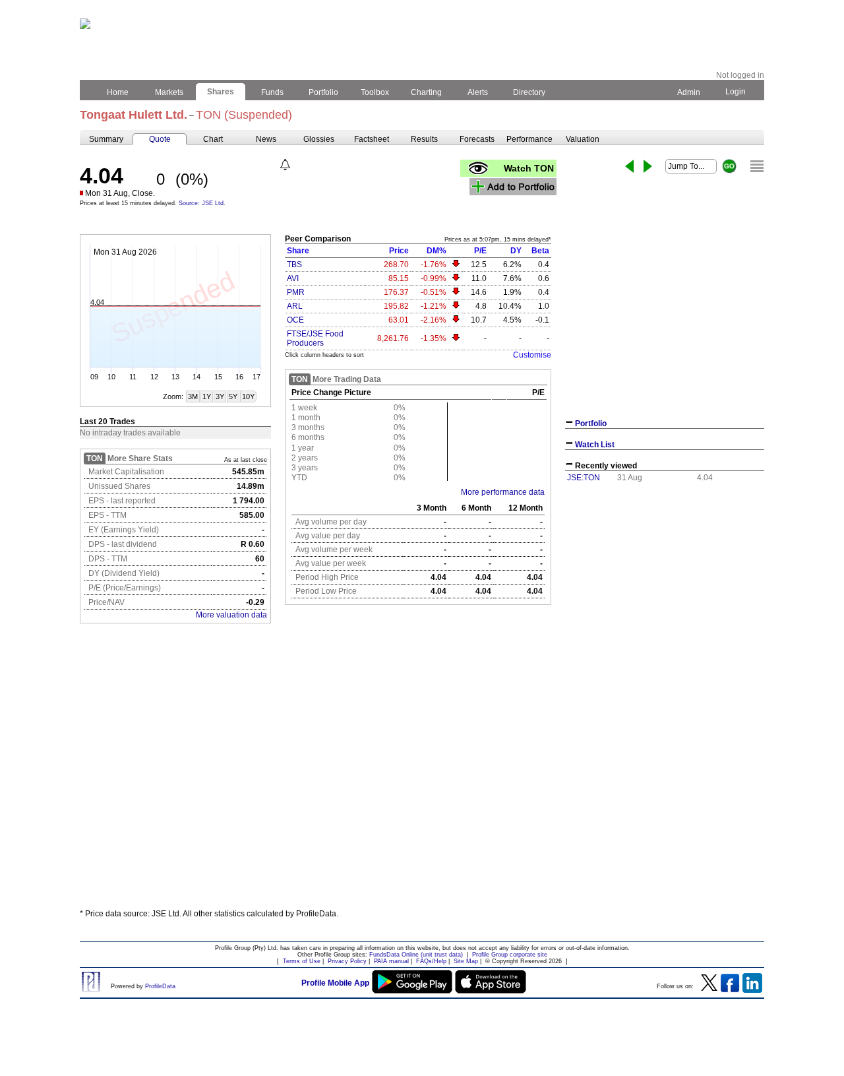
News (266, 139)
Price (399, 250)
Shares (220, 91)
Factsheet (371, 139)
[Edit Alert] (285, 164)
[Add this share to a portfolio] (513, 186)
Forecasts (477, 139)
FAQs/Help (431, 961)
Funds (272, 92)
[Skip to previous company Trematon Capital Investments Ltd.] (629, 166)
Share (298, 250)
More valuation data (231, 614)
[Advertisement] (422, 801)
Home (118, 92)
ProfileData (160, 986)
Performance (529, 139)
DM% (436, 250)
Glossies (318, 139)
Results (424, 139)
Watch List (595, 444)
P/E (480, 250)
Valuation (582, 139)
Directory (529, 92)
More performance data (503, 492)
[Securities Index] (757, 166)
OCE (295, 320)
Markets (169, 92)
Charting (426, 92)
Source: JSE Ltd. (202, 203)
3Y (220, 396)
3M (193, 396)
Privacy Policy (347, 961)
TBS (294, 264)
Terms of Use (301, 961)
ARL (295, 306)
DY (516, 250)
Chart (213, 139)
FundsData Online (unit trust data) (416, 954)
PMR (296, 292)
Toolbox (375, 92)
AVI (293, 278)
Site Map (466, 961)
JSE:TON (583, 477)
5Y (233, 396)
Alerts (478, 92)
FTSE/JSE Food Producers (315, 338)
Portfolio (323, 92)
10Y (248, 396)
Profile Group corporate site (509, 954)
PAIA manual (391, 961)
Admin (688, 92)
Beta (540, 250)
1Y (206, 396)
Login (735, 91)
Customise (532, 355)
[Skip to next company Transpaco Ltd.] (648, 166)
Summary (106, 139)
